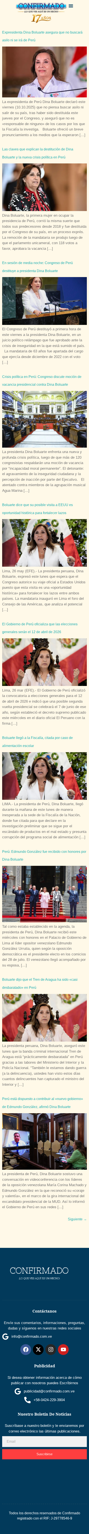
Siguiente (77, 1219)
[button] (71, 5)
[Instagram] (50, 1349)
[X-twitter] (38, 1349)
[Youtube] (63, 1349)
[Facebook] (25, 1349)
